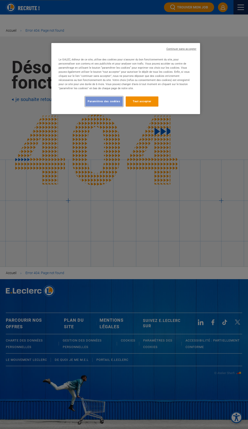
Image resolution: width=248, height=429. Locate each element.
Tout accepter (142, 101)
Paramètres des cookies (104, 101)
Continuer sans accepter (181, 49)
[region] (125, 78)
